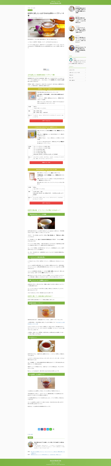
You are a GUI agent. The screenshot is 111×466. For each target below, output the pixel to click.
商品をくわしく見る (46, 162)
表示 (48, 69)
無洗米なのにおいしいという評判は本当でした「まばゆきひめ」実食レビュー (46, 454)
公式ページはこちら (46, 120)
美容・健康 (31, 434)
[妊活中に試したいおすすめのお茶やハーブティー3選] (48, 429)
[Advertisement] (46, 58)
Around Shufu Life (55, 3)
